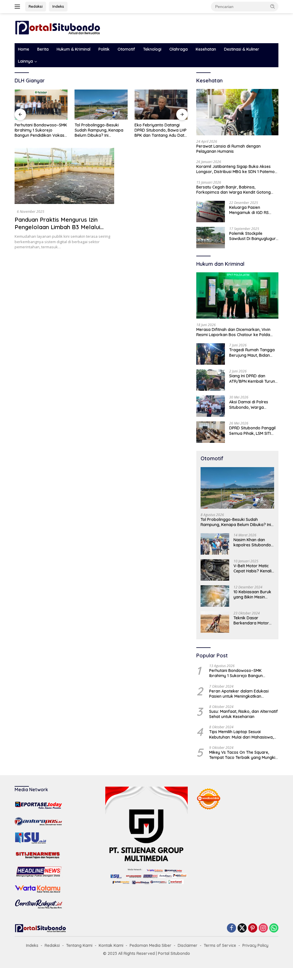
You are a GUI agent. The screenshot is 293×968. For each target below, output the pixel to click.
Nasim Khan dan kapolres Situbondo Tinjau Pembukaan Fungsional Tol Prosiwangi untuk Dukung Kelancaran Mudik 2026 (252, 542)
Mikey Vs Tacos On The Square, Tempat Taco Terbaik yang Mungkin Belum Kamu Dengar (243, 755)
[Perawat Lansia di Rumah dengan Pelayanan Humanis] (237, 112)
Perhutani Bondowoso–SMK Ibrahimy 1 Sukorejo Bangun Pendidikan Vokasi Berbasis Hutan (41, 130)
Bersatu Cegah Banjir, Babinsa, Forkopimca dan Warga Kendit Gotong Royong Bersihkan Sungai (233, 190)
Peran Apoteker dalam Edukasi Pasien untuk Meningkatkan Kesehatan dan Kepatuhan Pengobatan (239, 694)
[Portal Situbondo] (57, 27)
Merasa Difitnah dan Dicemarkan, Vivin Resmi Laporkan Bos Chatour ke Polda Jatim (233, 332)
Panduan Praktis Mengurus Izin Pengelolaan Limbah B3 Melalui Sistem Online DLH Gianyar (57, 227)
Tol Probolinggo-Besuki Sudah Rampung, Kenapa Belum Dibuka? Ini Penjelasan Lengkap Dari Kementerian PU (99, 130)
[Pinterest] (252, 928)
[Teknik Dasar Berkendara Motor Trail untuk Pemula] (215, 622)
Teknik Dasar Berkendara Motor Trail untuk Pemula (251, 620)
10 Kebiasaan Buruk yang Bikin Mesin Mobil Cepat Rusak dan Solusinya (252, 594)
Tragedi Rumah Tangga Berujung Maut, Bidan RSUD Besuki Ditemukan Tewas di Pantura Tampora (252, 352)
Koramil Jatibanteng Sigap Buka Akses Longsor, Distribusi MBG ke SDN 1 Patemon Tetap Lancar (236, 169)
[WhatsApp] (273, 928)
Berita (43, 49)
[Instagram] (263, 928)
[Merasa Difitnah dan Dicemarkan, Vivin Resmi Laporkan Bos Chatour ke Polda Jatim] (237, 295)
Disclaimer (187, 945)
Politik (104, 49)
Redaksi (36, 6)
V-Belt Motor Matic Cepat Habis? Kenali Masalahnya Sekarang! (252, 568)
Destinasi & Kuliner (241, 49)
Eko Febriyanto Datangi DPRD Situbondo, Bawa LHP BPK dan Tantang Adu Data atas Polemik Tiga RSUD (160, 130)
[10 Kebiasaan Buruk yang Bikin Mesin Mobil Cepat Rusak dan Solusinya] (215, 596)
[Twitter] (242, 928)
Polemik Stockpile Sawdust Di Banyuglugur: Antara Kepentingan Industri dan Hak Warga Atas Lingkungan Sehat (253, 236)
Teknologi (152, 49)
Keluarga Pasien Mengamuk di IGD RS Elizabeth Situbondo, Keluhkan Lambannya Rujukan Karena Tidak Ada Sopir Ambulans (250, 210)
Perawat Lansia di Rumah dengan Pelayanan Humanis (228, 149)
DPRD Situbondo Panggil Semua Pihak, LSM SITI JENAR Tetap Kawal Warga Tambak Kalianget (252, 430)
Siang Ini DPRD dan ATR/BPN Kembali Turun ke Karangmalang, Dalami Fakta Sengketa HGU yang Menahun (252, 378)
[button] (272, 6)
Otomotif (126, 49)
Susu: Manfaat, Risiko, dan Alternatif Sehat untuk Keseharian (243, 714)
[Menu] (18, 6)
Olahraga (178, 49)
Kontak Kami (111, 945)
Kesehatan (206, 49)
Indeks (58, 6)
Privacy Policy (255, 945)
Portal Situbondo (174, 953)
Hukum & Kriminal (73, 49)
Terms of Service (220, 945)
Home (23, 49)
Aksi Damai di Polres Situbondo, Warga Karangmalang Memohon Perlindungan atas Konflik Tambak (253, 404)
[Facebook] (231, 928)
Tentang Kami (79, 945)
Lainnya (25, 61)
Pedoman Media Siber (150, 945)
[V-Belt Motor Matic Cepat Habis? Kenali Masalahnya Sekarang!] (215, 570)
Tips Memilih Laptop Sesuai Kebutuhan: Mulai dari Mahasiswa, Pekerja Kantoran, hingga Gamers (241, 734)
